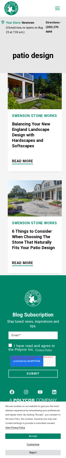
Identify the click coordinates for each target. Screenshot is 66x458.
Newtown (28, 22)
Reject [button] (33, 452)
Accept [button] (33, 436)
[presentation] (35, 91)
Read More (22, 161)
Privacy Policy (43, 349)
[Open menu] (57, 8)
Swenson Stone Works (34, 116)
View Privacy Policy (15, 427)
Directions (53, 22)
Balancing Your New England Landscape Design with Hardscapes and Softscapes (31, 135)
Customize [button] (33, 444)
